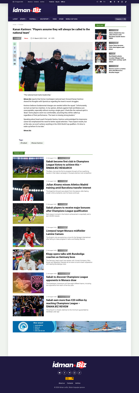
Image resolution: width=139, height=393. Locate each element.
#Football (24, 143)
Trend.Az (51, 1)
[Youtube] (110, 1)
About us (30, 1)
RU (104, 2)
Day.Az (57, 1)
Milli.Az (63, 1)
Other (61, 19)
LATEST (15, 19)
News (26, 38)
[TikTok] (125, 1)
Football (17, 38)
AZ (97, 2)
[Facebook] (114, 1)
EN (101, 2)
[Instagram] (122, 1)
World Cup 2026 (71, 19)
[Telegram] (118, 1)
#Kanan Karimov (37, 143)
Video (55, 19)
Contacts (36, 1)
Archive (42, 1)
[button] (15, 44)
